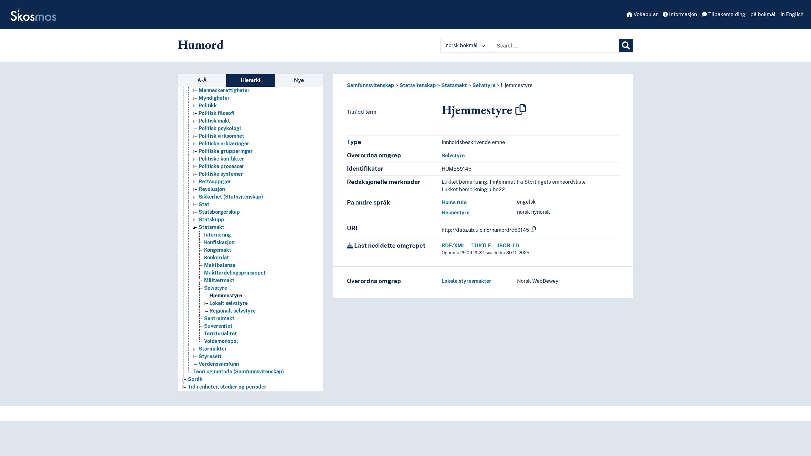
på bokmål (763, 14)
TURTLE (481, 246)
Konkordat (216, 258)
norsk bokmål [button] (462, 45)
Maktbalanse (219, 265)
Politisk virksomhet (221, 136)
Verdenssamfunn (219, 364)
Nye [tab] (299, 80)
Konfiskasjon (219, 242)
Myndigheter (214, 98)
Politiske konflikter (221, 159)
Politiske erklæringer (224, 144)
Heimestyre (455, 213)
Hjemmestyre (225, 296)
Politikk (208, 106)
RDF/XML (453, 246)
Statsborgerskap (219, 212)
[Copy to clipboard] (521, 109)
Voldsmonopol (221, 341)
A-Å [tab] (202, 80)
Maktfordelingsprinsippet (235, 273)
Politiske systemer (221, 174)
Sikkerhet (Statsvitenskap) (231, 197)
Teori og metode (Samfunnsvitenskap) (238, 372)
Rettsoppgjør (215, 182)
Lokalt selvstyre (228, 303)
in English (792, 14)
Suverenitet (218, 326)
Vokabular (645, 14)
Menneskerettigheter (224, 90)
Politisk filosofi (216, 113)
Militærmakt (219, 280)
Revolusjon (212, 189)
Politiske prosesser (221, 166)
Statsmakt (211, 227)
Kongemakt (217, 250)
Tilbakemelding (726, 14)
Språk (195, 379)
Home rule (454, 203)
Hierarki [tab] (250, 80)
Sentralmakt (219, 318)
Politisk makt (214, 121)
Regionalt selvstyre (232, 311)
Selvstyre (215, 288)
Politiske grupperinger (226, 151)
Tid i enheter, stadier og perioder (227, 387)
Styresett (210, 356)
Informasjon (682, 14)
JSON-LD (508, 246)
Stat (204, 204)
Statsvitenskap (417, 85)
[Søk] (626, 46)
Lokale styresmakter (466, 281)
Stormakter (213, 349)
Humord (201, 44)
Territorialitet (220, 334)
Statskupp (211, 220)
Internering (217, 235)
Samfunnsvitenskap (370, 85)
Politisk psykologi (220, 128)
